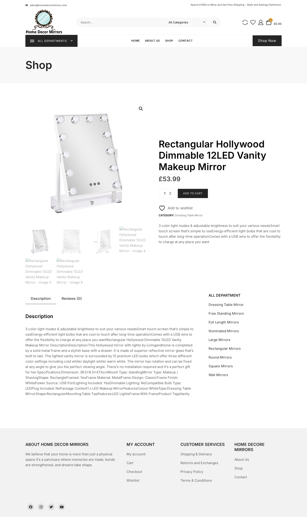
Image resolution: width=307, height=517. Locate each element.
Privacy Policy (191, 472)
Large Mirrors (219, 340)
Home (135, 40)
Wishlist (133, 480)
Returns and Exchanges (199, 463)
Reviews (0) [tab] (72, 298)
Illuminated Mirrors (224, 331)
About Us (152, 40)
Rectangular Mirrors (225, 348)
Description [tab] (41, 298)
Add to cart (192, 193)
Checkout (134, 472)
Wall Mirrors (218, 375)
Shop (169, 40)
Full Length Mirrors (224, 322)
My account (136, 454)
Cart (130, 463)
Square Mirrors (221, 366)
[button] (141, 109)
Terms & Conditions (196, 480)
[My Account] (261, 22)
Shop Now (267, 40)
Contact (185, 40)
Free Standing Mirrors (226, 313)
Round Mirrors (220, 357)
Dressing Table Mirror (189, 215)
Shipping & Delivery (196, 454)
